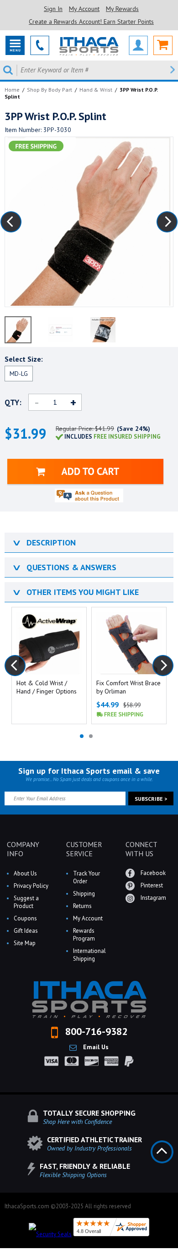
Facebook (152, 873)
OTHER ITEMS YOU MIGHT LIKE (75, 592)
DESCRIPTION (43, 542)
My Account (84, 9)
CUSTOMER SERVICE (84, 849)
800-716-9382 (95, 1031)
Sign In (53, 9)
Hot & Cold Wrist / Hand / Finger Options (46, 687)
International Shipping (89, 955)
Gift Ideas (26, 931)
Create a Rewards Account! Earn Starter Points (91, 21)
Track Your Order (86, 877)
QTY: (13, 402)
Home (12, 89)
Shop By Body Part (49, 89)
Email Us (95, 1047)
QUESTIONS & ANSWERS (63, 567)
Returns (82, 906)
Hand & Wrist (95, 89)
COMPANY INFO (23, 849)
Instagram (152, 898)
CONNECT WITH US (141, 849)
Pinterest (151, 885)
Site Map (25, 943)
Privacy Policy (31, 886)
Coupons (25, 918)
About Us (25, 873)
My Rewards (122, 9)
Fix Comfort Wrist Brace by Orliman (128, 687)
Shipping (84, 893)
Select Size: (24, 358)
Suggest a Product (26, 902)
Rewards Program (84, 934)
